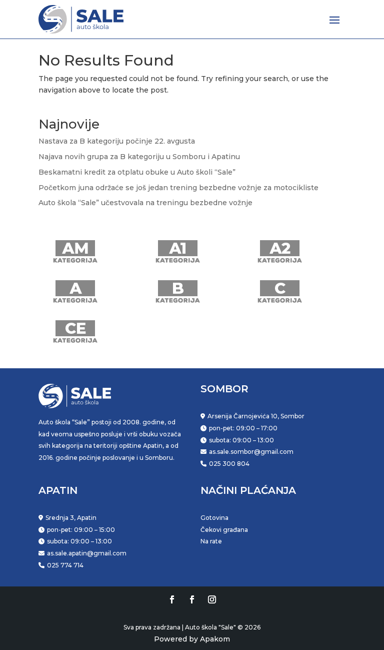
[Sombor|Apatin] (212, 599)
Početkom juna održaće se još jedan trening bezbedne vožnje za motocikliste (178, 187)
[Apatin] (192, 599)
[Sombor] (172, 599)
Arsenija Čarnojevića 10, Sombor (256, 416)
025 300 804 (229, 463)
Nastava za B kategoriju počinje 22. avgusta (116, 141)
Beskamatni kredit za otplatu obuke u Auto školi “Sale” (137, 172)
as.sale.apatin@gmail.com (86, 553)
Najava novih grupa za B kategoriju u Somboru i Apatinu (139, 156)
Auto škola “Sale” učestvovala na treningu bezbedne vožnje (145, 202)
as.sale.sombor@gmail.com (251, 451)
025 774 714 (65, 565)
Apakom (215, 638)
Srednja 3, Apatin (71, 517)
